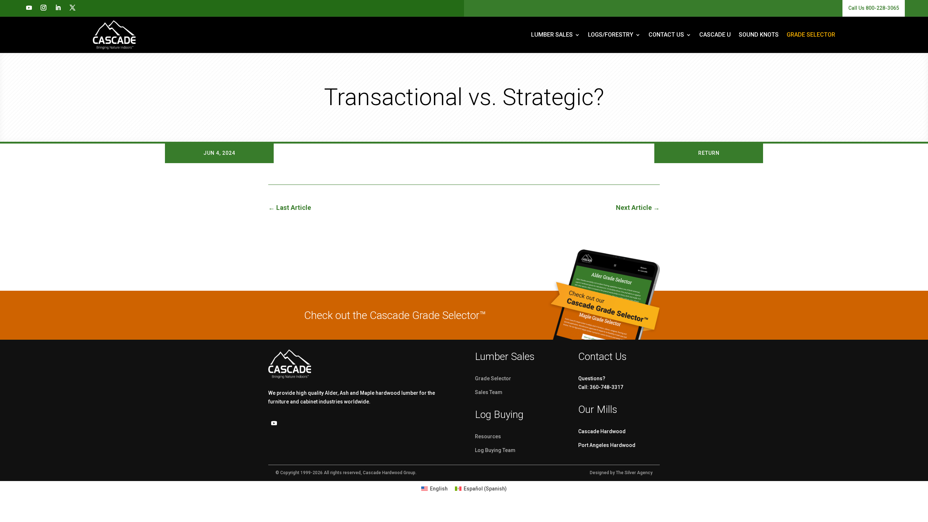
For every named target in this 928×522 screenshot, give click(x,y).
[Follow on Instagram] (43, 7)
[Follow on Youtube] (29, 7)
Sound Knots (759, 34)
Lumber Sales (552, 34)
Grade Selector (493, 378)
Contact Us (666, 34)
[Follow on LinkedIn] (58, 7)
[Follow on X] (72, 7)
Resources (488, 436)
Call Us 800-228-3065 (873, 8)
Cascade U (715, 34)
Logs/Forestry (610, 34)
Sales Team (488, 392)
